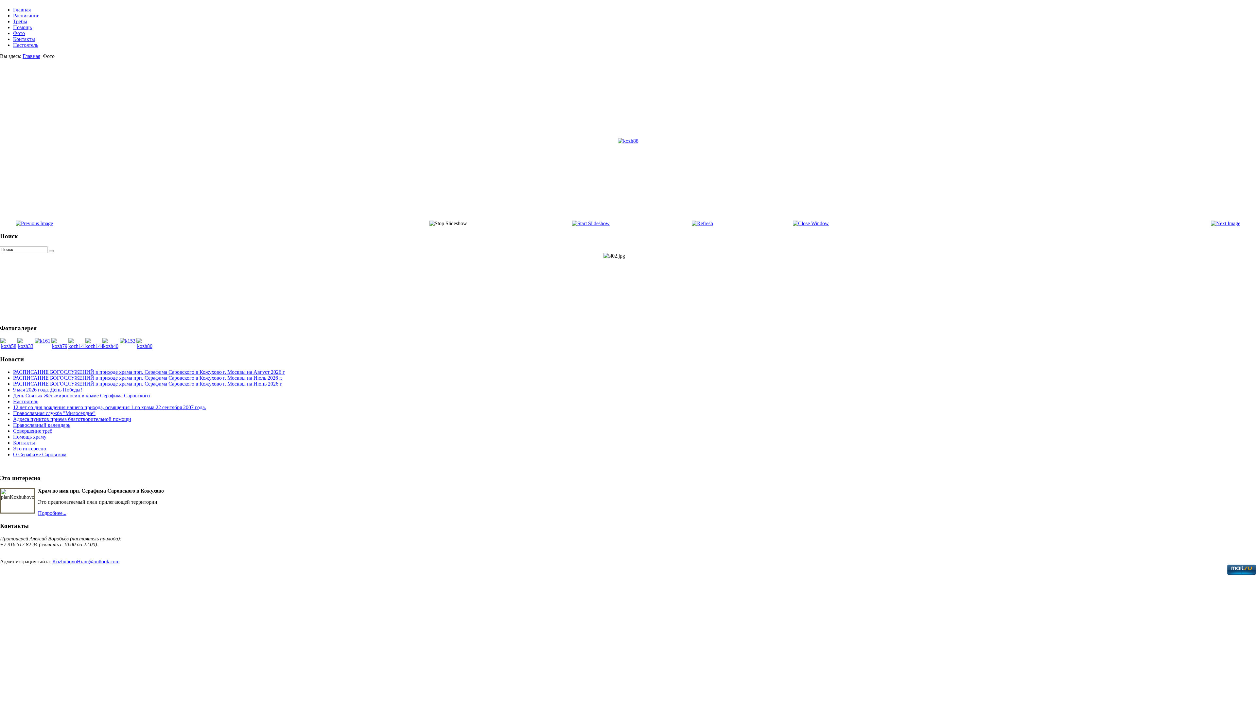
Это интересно (29, 448)
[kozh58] (8, 346)
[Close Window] (811, 223)
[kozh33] (25, 346)
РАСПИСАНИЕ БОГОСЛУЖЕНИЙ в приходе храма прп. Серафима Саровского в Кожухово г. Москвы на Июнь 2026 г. (148, 384)
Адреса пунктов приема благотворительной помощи (72, 419)
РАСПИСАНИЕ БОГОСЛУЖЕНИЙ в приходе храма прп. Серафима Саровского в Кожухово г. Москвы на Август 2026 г (149, 372)
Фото (19, 33)
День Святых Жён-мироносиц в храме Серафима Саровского (81, 395)
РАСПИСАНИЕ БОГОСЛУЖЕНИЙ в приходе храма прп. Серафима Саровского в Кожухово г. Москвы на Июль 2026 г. (147, 378)
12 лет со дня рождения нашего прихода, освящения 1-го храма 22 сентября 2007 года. (109, 407)
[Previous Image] (34, 223)
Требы (20, 21)
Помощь (22, 27)
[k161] (42, 341)
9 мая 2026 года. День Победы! (47, 389)
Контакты (24, 39)
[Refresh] (702, 223)
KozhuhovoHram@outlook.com (85, 561)
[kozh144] (94, 346)
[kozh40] (110, 346)
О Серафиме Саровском (39, 454)
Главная (22, 9)
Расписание (26, 15)
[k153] (127, 341)
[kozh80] (144, 346)
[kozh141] (77, 346)
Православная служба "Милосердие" (54, 413)
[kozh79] (59, 346)
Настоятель (25, 45)
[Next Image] (1225, 223)
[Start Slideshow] (591, 223)
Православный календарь (41, 425)
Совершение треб (32, 431)
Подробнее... (52, 513)
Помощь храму (29, 437)
